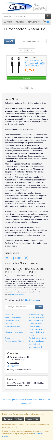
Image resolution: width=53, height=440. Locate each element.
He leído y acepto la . (24, 300)
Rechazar (19, 419)
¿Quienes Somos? (36, 323)
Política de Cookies (37, 317)
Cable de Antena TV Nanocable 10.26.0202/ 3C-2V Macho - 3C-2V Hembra (35, 64)
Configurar (8, 419)
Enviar (39, 307)
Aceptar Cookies (32, 419)
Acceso (22, 21)
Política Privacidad (13, 317)
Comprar (26, 78)
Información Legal (36, 314)
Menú (9, 21)
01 (27, 50)
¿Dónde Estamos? (13, 326)
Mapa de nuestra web (14, 332)
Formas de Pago (36, 320)
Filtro (8, 41)
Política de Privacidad (17, 294)
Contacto (36, 21)
